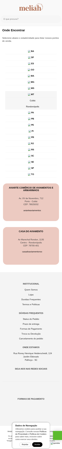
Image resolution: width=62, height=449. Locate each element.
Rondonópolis (32, 106)
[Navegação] (5, 5)
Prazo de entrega (31, 324)
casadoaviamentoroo (32, 251)
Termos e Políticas (31, 304)
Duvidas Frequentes (31, 299)
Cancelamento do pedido (31, 338)
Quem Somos (31, 289)
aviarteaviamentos (32, 210)
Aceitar (37, 444)
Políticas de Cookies (38, 434)
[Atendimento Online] (57, 436)
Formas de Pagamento (31, 329)
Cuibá (32, 100)
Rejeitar (25, 444)
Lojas (31, 294)
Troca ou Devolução (31, 334)
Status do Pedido (31, 319)
